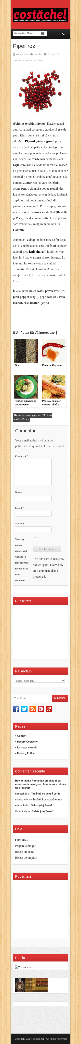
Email (19, 508)
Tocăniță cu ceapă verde (45, 793)
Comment (21, 456)
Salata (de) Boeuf (41, 805)
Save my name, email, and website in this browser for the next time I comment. (22, 559)
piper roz (37, 415)
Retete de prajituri (26, 857)
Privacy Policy (26, 753)
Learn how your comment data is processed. (48, 571)
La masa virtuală (27, 747)
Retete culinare (24, 851)
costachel (38, 54)
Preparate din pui (25, 846)
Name (19, 492)
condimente (24, 415)
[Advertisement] (48, 633)
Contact (21, 735)
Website (19, 523)
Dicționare (31, 60)
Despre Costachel (27, 741)
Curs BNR (22, 840)
